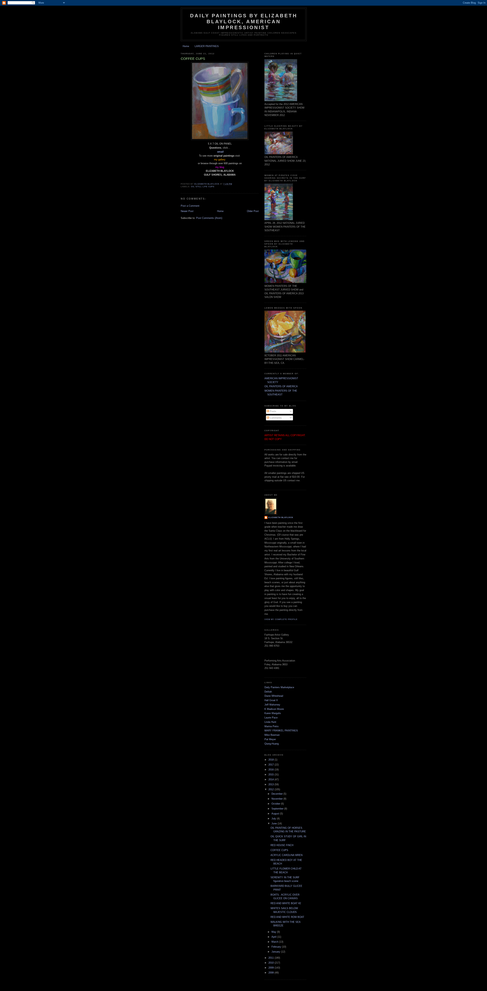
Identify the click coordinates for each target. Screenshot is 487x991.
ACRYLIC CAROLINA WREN (286, 855)
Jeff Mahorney (272, 704)
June (274, 823)
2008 (271, 972)
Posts (272, 411)
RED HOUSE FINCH (282, 845)
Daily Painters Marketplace (279, 687)
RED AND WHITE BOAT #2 (286, 903)
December (277, 793)
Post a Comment (190, 205)
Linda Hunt (270, 722)
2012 (271, 789)
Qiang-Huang (271, 743)
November (277, 798)
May (274, 931)
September (277, 808)
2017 (271, 764)
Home (186, 46)
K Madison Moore (274, 709)
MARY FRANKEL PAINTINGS (281, 730)
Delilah (268, 691)
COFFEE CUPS (279, 850)
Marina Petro (271, 726)
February (276, 946)
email (220, 151)
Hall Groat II (271, 700)
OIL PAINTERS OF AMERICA (281, 386)
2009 (271, 967)
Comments (275, 417)
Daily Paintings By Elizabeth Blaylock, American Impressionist (243, 21)
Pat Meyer (270, 739)
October (276, 803)
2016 (271, 769)
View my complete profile (281, 619)
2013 (271, 784)
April (274, 936)
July (274, 818)
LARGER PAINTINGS (207, 46)
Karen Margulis (272, 713)
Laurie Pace (271, 717)
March (275, 941)
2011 (271, 957)
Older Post (253, 211)
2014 (271, 779)
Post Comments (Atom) (209, 218)
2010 (271, 962)
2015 (271, 774)
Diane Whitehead (273, 695)
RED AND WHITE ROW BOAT (287, 917)
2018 (271, 759)
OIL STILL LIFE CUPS (202, 187)
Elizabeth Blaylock (280, 517)
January (276, 951)
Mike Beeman (272, 734)
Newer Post (187, 211)
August (275, 813)
